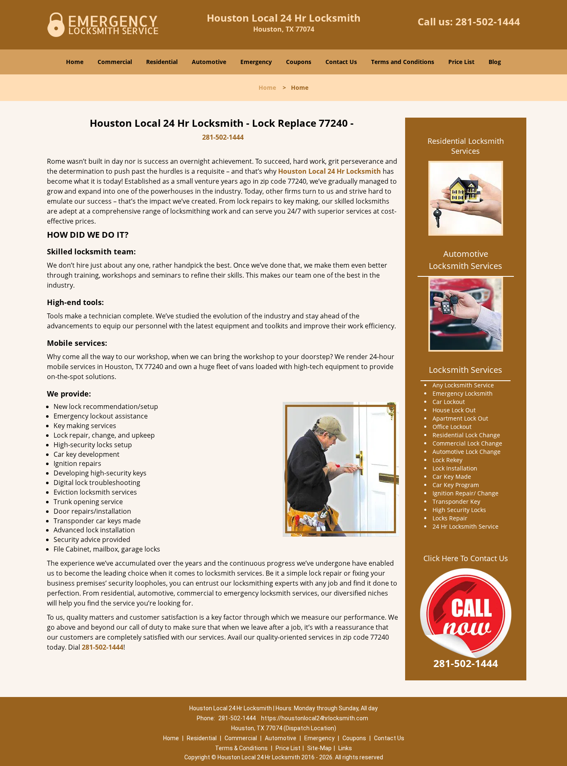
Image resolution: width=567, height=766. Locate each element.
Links (345, 748)
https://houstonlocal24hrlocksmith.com (314, 718)
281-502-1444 (487, 21)
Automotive (209, 62)
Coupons (298, 62)
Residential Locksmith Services (466, 146)
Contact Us (341, 62)
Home (74, 62)
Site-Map (319, 748)
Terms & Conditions (241, 748)
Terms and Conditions (402, 62)
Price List (461, 62)
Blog (495, 62)
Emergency (256, 62)
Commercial (115, 62)
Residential (162, 62)
